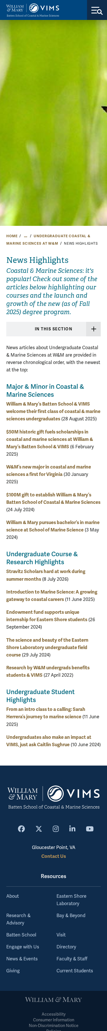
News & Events (22, 959)
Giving (13, 971)
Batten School (21, 935)
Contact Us (53, 856)
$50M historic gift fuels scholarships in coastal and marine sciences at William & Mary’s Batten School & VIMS (49, 439)
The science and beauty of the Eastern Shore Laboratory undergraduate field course (47, 647)
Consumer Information (53, 1020)
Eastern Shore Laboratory (71, 900)
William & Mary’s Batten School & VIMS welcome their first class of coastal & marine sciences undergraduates (53, 411)
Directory (66, 947)
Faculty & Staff (71, 959)
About (12, 896)
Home (11, 236)
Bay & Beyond (70, 916)
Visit (61, 935)
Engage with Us (22, 947)
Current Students (74, 971)
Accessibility (54, 1014)
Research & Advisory (18, 919)
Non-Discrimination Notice (53, 1025)
